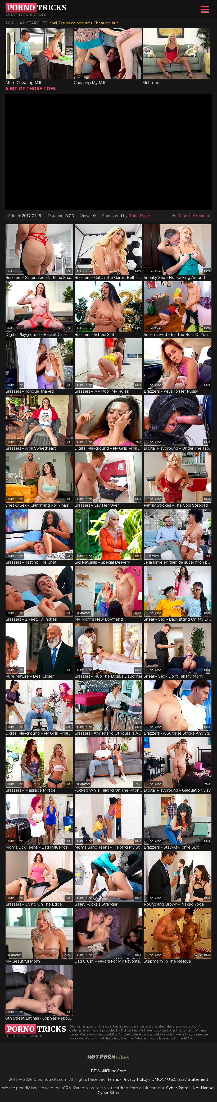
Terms (113, 1079)
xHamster (152, 556)
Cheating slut (105, 23)
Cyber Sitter (109, 1092)
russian (69, 23)
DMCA (157, 1079)
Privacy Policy (135, 1079)
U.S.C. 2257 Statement (187, 1079)
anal (53, 23)
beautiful (84, 23)
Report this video (192, 215)
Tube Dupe (139, 215)
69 (60, 23)
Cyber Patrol (177, 1088)
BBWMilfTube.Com (108, 1071)
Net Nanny (203, 1088)
